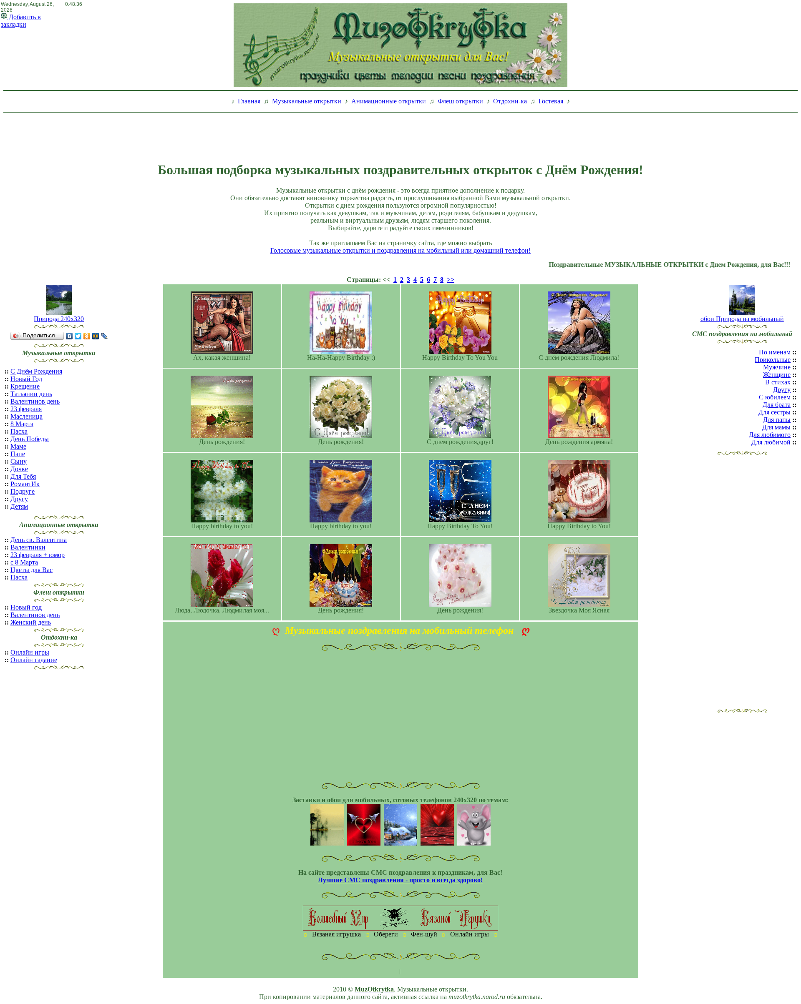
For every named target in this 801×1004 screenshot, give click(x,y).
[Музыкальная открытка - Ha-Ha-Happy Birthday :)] (341, 351)
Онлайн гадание (33, 659)
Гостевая (551, 101)
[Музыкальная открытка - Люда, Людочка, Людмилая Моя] (222, 604)
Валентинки (27, 547)
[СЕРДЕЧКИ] (437, 843)
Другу (19, 498)
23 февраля (26, 408)
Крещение (25, 386)
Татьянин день (31, 393)
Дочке (19, 468)
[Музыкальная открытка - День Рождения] (222, 435)
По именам (775, 352)
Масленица (26, 416)
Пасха (19, 431)
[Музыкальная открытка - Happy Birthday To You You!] (460, 351)
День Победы (29, 438)
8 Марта (21, 423)
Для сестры (774, 412)
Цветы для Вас (31, 569)
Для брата (777, 404)
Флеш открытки (460, 101)
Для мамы (776, 427)
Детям (19, 506)
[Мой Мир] (95, 336)
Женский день (30, 622)
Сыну (18, 461)
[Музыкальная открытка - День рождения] (341, 435)
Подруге (22, 491)
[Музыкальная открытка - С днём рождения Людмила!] (579, 351)
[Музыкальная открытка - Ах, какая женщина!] (222, 351)
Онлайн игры (29, 652)
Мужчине (777, 367)
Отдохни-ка (510, 101)
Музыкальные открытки (306, 101)
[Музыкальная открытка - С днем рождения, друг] (460, 435)
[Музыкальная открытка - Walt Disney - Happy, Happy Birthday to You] (579, 520)
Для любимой (771, 442)
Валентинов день (35, 401)
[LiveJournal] (104, 336)
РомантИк (25, 483)
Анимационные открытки (388, 101)
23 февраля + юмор (37, 554)
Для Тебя (23, 476)
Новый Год (26, 378)
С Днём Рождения (36, 371)
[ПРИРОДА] (327, 843)
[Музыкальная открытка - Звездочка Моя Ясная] (579, 604)
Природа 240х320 (59, 318)
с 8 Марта (24, 562)
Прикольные (773, 359)
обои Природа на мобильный (742, 318)
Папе (17, 453)
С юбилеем (775, 397)
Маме (18, 446)
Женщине (777, 374)
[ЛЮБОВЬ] (363, 843)
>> (450, 279)
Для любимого (770, 434)
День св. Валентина (38, 539)
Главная (249, 101)
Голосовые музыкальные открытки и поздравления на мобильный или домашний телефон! (400, 250)
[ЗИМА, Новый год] (400, 843)
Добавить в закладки (21, 20)
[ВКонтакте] (69, 336)
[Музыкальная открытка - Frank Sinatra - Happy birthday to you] (341, 520)
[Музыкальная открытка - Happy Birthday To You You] (460, 520)
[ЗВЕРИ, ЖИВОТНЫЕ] (474, 843)
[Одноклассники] (87, 336)
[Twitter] (78, 336)
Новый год (26, 607)
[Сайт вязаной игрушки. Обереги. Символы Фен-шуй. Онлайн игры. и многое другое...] (400, 928)
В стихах (778, 382)
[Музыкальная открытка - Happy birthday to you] (222, 520)
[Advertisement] (400, 134)
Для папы (777, 419)
